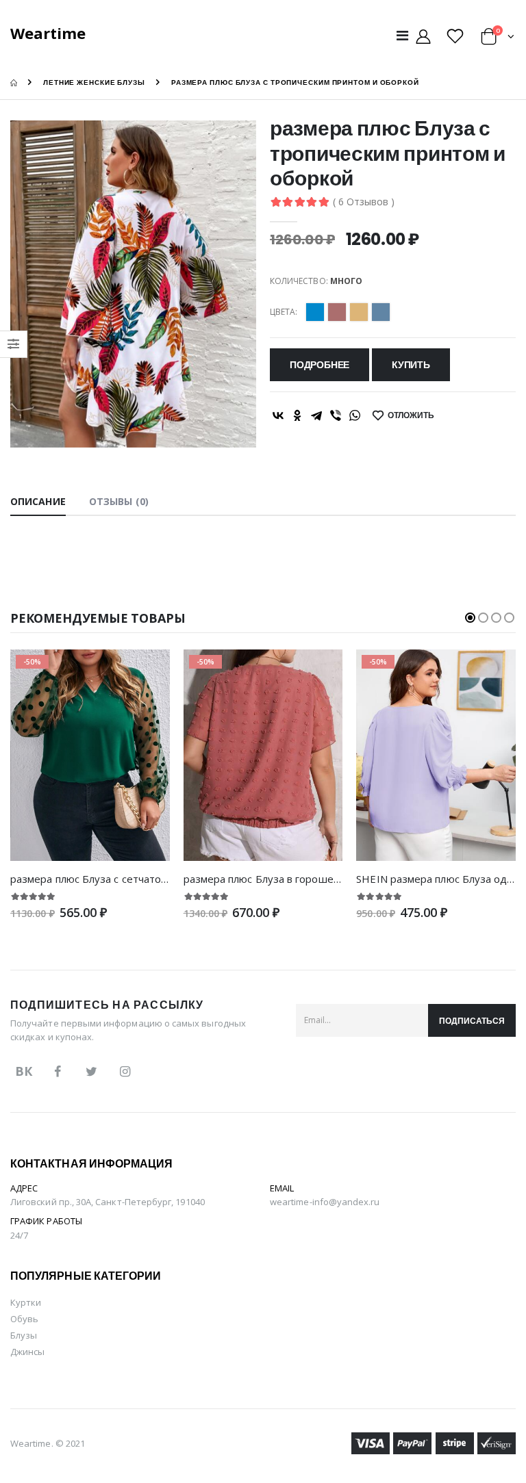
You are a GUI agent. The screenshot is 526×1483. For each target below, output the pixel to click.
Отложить (411, 415)
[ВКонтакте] (278, 415)
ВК (23, 1071)
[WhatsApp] (355, 415)
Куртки (25, 1302)
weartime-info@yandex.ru (325, 1202)
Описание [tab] (38, 501)
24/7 (19, 1235)
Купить (411, 365)
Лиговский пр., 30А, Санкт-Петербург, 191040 (107, 1202)
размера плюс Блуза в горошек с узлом (281, 879)
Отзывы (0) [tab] (119, 501)
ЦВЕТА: (283, 312)
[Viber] (335, 415)
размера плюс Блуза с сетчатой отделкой (114, 879)
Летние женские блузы (94, 82)
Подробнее (319, 365)
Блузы (23, 1335)
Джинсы (27, 1351)
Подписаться (472, 1021)
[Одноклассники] (297, 415)
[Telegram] (316, 415)
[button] (497, 38)
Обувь (24, 1319)
